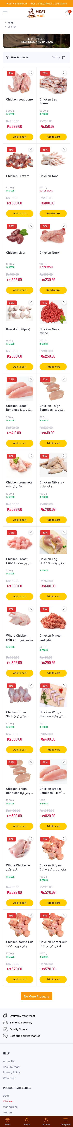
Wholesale (9, 1078)
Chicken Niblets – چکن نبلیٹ (52, 484)
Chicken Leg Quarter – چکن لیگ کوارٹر (52, 561)
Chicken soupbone (19, 99)
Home (10, 22)
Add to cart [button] (19, 136)
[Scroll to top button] (66, 1111)
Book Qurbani (11, 1066)
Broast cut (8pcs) (18, 329)
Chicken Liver (15, 252)
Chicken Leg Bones (48, 101)
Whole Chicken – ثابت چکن (18, 867)
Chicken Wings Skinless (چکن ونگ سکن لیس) (52, 714)
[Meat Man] (36, 13)
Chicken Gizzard (17, 176)
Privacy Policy (11, 1072)
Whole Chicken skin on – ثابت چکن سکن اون (18, 638)
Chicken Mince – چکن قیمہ (51, 637)
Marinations (10, 1106)
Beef (6, 1095)
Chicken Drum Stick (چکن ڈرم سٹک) (16, 714)
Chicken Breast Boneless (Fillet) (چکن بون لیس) (51, 791)
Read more (53, 213)
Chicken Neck (49, 252)
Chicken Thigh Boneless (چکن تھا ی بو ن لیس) (18, 791)
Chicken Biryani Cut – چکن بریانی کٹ (53, 867)
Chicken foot (49, 176)
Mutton (7, 1112)
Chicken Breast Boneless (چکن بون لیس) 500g (19, 408)
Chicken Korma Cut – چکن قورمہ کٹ (19, 944)
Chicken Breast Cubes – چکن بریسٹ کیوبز (19, 561)
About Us (8, 1061)
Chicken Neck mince (49, 331)
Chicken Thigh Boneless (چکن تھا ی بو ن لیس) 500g (52, 408)
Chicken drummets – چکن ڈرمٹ (19, 484)
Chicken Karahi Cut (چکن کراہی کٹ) (53, 944)
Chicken (8, 1101)
